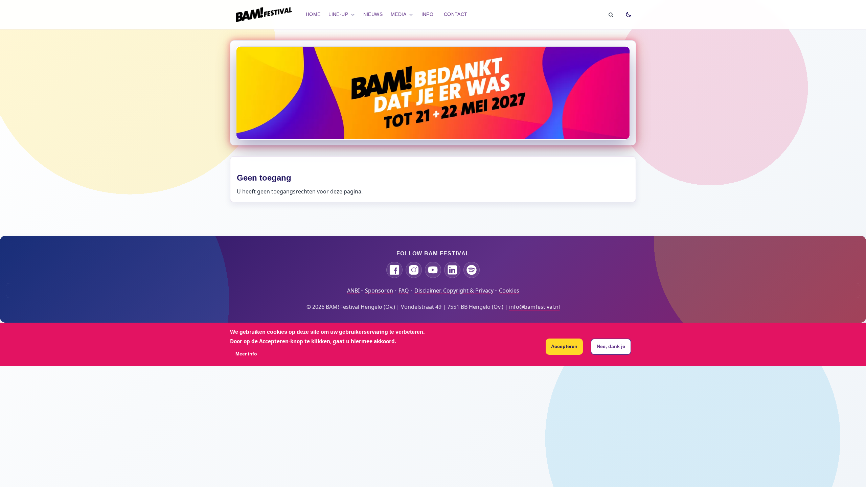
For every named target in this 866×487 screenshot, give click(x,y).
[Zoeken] (610, 14)
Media (398, 14)
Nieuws (373, 14)
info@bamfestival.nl (534, 306)
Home (313, 14)
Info (427, 14)
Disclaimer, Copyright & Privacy (454, 290)
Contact (456, 14)
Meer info (246, 353)
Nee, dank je (611, 346)
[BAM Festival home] (264, 14)
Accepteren (564, 346)
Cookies (509, 290)
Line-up (338, 14)
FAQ (403, 290)
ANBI (353, 290)
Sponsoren (379, 290)
